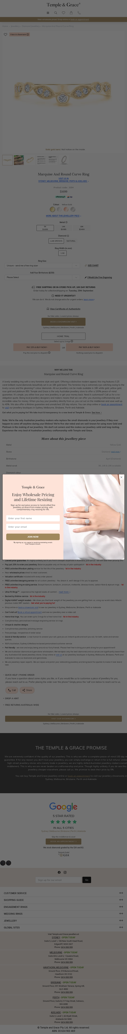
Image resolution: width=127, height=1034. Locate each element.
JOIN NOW (33, 537)
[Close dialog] (121, 477)
